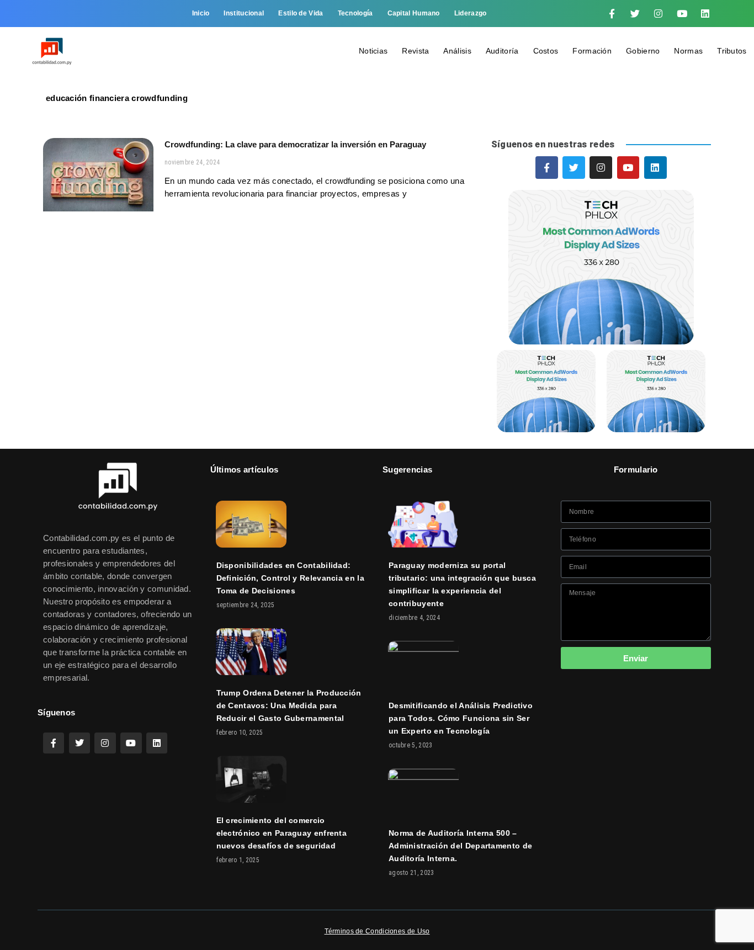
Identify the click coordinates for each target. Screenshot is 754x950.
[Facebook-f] (611, 13)
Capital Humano (413, 13)
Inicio (201, 13)
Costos (546, 50)
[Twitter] (635, 13)
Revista (415, 50)
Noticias (373, 50)
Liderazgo (470, 13)
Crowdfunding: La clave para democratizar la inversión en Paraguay (295, 144)
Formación (592, 50)
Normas (688, 50)
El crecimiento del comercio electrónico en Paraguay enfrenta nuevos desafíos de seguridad (281, 833)
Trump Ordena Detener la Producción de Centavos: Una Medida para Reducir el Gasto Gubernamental (289, 705)
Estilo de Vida (300, 13)
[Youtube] (681, 13)
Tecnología (355, 13)
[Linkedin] (705, 13)
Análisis (457, 50)
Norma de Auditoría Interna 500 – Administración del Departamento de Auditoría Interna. (460, 846)
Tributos (731, 50)
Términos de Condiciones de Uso (377, 931)
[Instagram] (658, 13)
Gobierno (643, 50)
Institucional (244, 13)
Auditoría (502, 50)
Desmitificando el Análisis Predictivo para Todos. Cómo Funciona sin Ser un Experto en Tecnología (461, 718)
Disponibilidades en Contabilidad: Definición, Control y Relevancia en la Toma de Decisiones (290, 578)
